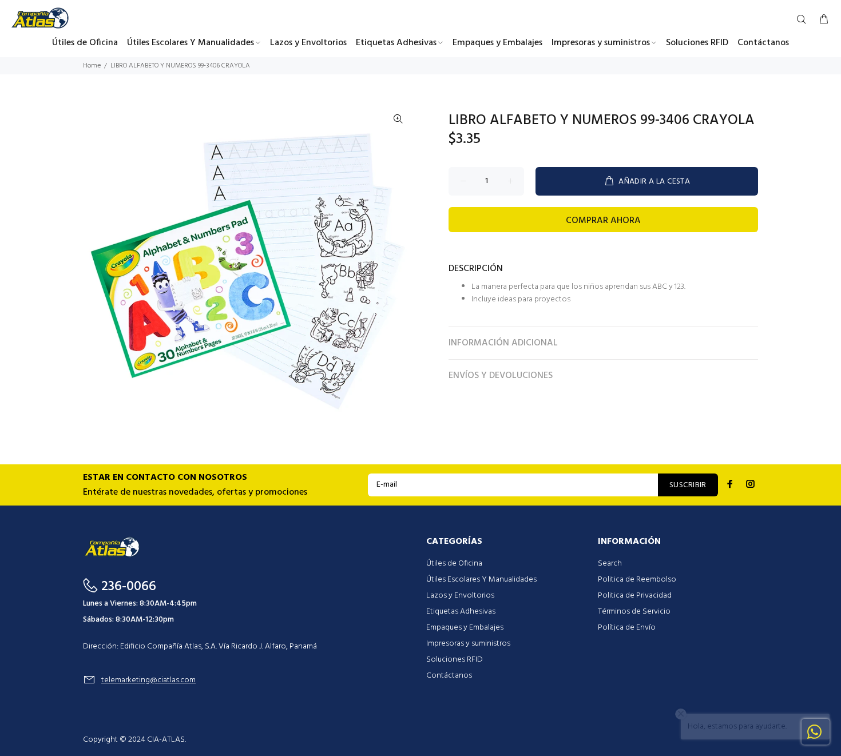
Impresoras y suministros (468, 643)
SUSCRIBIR (688, 485)
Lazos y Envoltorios (460, 595)
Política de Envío (627, 627)
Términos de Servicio (634, 611)
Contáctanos (449, 675)
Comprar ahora (603, 220)
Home (92, 65)
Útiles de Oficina (454, 563)
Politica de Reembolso (637, 579)
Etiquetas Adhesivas (460, 611)
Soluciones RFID (454, 659)
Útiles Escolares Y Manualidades (481, 579)
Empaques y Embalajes (464, 627)
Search (610, 563)
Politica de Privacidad (635, 595)
